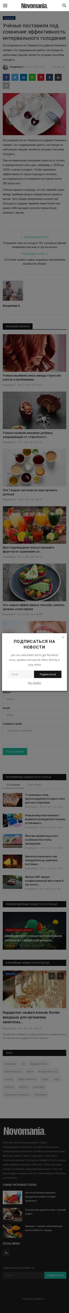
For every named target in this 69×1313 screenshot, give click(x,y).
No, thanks (34, 683)
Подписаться (48, 674)
